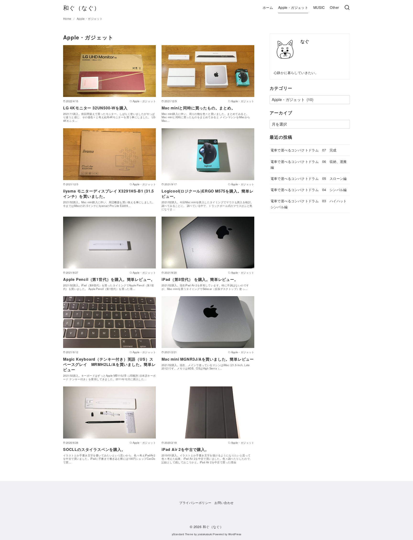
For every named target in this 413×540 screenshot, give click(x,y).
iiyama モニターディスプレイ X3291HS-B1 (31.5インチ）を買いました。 (108, 193)
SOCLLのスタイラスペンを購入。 (94, 449)
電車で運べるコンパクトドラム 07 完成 (304, 149)
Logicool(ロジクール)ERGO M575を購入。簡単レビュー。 (208, 193)
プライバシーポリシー (195, 502)
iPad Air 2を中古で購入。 (185, 449)
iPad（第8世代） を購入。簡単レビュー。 (200, 279)
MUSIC (319, 7)
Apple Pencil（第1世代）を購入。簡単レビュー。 (109, 279)
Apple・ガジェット (293, 7)
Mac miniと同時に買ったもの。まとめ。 (198, 108)
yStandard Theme (182, 534)
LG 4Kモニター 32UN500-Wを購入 (95, 108)
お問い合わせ (224, 502)
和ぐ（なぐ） (81, 7)
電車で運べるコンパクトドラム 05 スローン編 (309, 178)
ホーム (268, 7)
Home (67, 18)
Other (334, 7)
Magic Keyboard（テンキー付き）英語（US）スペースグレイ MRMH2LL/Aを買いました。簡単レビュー (109, 364)
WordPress (234, 534)
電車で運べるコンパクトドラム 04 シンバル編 (309, 189)
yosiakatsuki (205, 534)
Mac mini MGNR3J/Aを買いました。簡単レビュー (208, 359)
